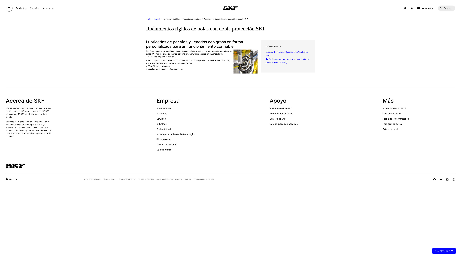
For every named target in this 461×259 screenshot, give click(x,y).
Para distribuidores (392, 124)
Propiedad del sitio (146, 179)
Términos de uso (109, 179)
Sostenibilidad (164, 129)
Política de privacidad (127, 179)
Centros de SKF (278, 119)
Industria (157, 19)
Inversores (165, 139)
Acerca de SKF (164, 108)
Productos (162, 113)
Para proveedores (392, 113)
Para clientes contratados (396, 119)
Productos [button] (21, 8)
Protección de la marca (394, 108)
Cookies (188, 179)
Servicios (161, 119)
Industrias (162, 124)
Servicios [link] (34, 8)
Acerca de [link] (48, 8)
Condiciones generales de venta (169, 179)
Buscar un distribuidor (281, 108)
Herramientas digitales (281, 113)
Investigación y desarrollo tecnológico (176, 134)
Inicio (148, 19)
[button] (405, 8)
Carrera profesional (166, 144)
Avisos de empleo (391, 129)
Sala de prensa (164, 149)
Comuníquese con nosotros (284, 124)
